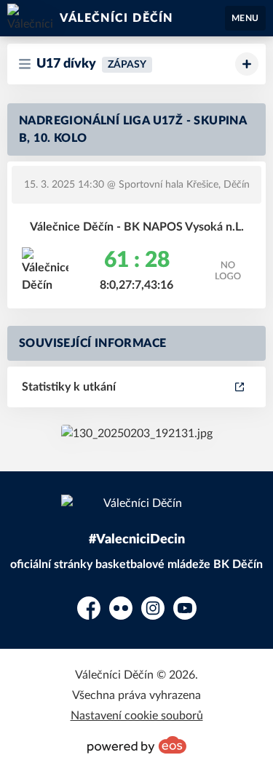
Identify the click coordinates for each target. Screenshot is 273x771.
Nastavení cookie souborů (137, 716)
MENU (245, 18)
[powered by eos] (136, 745)
